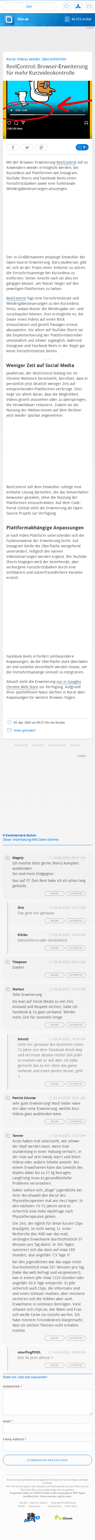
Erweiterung (57, 745)
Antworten (76, 893)
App (78, 6)
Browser (22, 745)
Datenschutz (54, 1506)
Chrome (38, 745)
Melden (54, 893)
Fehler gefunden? (25, 730)
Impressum (34, 1506)
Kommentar (12, 1386)
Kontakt (89, 6)
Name (8, 1421)
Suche (67, 6)
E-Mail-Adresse (15, 1439)
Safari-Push (71, 1506)
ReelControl (66, 162)
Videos (76, 745)
